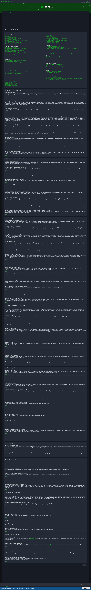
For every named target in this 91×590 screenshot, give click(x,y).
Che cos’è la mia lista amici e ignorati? (53, 52)
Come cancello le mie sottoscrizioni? (52, 67)
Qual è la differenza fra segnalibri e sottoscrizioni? (55, 64)
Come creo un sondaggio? (9, 63)
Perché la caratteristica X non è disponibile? (54, 77)
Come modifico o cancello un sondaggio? (12, 65)
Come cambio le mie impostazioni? (11, 47)
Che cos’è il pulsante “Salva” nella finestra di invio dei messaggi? (16, 71)
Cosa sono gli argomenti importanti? (11, 83)
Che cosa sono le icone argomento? (11, 85)
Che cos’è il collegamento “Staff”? (52, 42)
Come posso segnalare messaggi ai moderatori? (13, 70)
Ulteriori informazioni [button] (30, 588)
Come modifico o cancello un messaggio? (12, 61)
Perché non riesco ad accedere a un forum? (12, 66)
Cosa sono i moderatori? (50, 36)
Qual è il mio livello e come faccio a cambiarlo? (13, 54)
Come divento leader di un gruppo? (52, 39)
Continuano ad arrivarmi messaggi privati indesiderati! (56, 47)
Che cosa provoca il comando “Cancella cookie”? (13, 43)
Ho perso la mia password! (9, 41)
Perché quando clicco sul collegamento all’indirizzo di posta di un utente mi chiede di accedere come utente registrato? (24, 56)
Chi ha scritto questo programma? (52, 76)
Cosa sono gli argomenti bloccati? (11, 84)
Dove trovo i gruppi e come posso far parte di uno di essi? (56, 38)
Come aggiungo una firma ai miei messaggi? (13, 62)
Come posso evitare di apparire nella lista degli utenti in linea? (16, 48)
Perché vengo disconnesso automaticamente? (13, 42)
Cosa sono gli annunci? (9, 82)
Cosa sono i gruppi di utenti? (51, 37)
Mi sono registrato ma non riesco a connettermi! (13, 38)
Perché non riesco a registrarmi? (10, 37)
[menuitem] (12, 1)
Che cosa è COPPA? (8, 36)
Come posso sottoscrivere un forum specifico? (54, 66)
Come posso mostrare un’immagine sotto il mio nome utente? (16, 52)
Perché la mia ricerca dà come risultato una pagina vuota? (56, 58)
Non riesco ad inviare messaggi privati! (53, 46)
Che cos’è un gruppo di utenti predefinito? (53, 41)
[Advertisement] (32, 21)
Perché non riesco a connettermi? (11, 39)
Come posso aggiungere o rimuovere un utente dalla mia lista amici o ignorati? (60, 53)
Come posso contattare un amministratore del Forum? (56, 79)
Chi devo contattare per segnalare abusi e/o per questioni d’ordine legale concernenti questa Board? (64, 78)
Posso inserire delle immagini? (10, 80)
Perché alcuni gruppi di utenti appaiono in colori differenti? (56, 40)
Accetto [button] (85, 588)
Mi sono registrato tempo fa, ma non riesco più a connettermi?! (16, 40)
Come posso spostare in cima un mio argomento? (13, 73)
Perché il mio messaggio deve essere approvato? (13, 72)
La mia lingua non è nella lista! (10, 51)
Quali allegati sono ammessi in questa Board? (54, 71)
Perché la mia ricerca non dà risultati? (53, 57)
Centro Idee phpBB (53, 544)
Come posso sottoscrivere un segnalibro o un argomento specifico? (58, 65)
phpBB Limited (33, 538)
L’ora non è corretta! (8, 49)
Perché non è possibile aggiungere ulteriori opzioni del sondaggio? (16, 64)
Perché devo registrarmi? (9, 35)
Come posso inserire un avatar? (10, 53)
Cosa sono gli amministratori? (51, 35)
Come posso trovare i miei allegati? (52, 72)
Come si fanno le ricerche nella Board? (53, 56)
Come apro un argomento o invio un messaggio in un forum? (15, 60)
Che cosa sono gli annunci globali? (11, 81)
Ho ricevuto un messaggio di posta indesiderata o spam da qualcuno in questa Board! (61, 48)
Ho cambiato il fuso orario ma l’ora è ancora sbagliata (14, 50)
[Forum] (45, 7)
